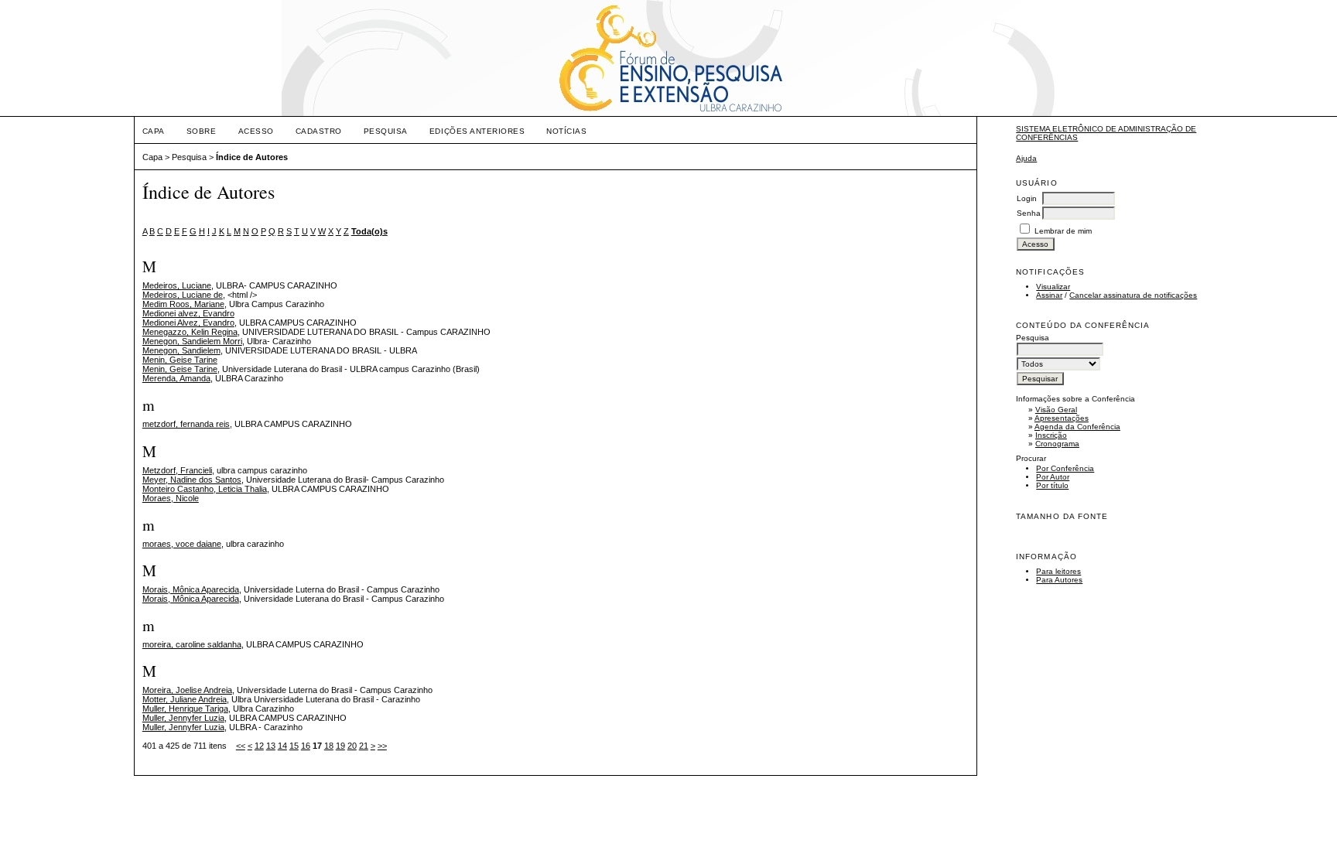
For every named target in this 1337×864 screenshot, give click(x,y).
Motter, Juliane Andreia (184, 699)
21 (363, 745)
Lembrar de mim (1063, 231)
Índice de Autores (252, 157)
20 (352, 745)
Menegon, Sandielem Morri (192, 341)
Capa (153, 131)
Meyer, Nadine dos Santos (191, 479)
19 (340, 745)
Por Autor (1052, 477)
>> (382, 745)
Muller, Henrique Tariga (185, 708)
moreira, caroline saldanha (191, 644)
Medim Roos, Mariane (183, 304)
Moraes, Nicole (170, 498)
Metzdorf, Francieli (177, 470)
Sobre (201, 131)
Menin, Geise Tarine (179, 359)
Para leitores (1058, 571)
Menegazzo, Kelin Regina (190, 331)
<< (240, 745)
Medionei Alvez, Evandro (188, 322)
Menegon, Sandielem (181, 350)
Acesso (256, 131)
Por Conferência (1065, 468)
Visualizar (1053, 286)
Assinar (1049, 295)
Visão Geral (1056, 409)
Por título (1052, 485)
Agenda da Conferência (1077, 426)
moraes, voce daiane (181, 543)
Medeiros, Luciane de (182, 294)
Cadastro (319, 131)
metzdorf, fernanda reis (186, 424)
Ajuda (1026, 158)
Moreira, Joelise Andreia (187, 690)
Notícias (566, 131)
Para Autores (1059, 579)
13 (270, 745)
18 (328, 745)
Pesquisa (386, 131)
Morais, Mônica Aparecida (190, 589)
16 (305, 745)
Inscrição (1051, 435)
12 (259, 745)
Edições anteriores (477, 131)
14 (282, 745)
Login (1027, 198)
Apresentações (1061, 418)
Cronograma (1057, 443)
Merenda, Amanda (176, 378)
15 (294, 745)
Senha (1029, 213)
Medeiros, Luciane (176, 285)
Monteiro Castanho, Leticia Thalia (204, 488)
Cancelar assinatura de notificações (1133, 295)
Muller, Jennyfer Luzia (183, 717)
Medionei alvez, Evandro (188, 313)
